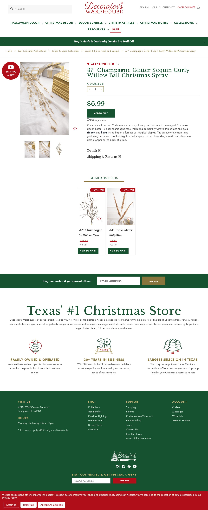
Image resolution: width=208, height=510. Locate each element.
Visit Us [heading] (24, 402)
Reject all (28, 505)
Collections (94, 407)
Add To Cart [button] (88, 250)
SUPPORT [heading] (133, 402)
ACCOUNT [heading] (179, 402)
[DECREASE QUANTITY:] (89, 89)
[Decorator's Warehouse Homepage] (123, 456)
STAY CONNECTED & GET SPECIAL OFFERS (104, 474)
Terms (129, 425)
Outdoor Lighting (97, 416)
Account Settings (181, 420)
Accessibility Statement (138, 438)
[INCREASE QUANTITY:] (101, 89)
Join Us (155, 7)
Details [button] (92, 150)
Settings (11, 505)
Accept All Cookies (51, 505)
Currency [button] (168, 7)
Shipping (131, 407)
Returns (130, 411)
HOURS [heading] (23, 418)
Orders (176, 407)
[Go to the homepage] (104, 7)
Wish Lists (177, 416)
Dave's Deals (95, 425)
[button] (198, 7)
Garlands (100, 41)
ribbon (91, 132)
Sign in (144, 7)
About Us (93, 429)
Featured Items (96, 420)
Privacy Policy (133, 420)
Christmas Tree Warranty (139, 416)
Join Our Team (134, 434)
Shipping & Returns (102, 157)
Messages (177, 411)
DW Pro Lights (186, 7)
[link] (117, 466)
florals (105, 132)
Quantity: (95, 83)
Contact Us (132, 429)
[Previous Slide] (4, 42)
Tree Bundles (95, 411)
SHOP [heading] (92, 402)
